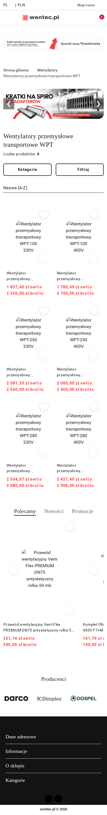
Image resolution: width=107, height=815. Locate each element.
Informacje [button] (16, 751)
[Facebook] (48, 799)
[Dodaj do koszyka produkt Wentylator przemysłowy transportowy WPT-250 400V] (93, 355)
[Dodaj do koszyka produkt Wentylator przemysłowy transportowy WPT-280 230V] (43, 451)
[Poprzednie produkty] (14, 569)
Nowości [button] (54, 511)
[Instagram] (58, 799)
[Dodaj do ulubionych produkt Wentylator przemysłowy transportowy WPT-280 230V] (44, 407)
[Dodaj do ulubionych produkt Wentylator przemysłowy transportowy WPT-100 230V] (44, 214)
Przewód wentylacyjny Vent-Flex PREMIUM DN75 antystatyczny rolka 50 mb (38, 627)
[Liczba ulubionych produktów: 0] (86, 18)
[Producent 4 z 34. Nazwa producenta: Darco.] (17, 698)
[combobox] (53, 188)
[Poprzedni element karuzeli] (6, 698)
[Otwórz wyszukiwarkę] (75, 18)
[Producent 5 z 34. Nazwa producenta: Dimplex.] (50, 698)
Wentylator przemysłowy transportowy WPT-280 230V (27, 468)
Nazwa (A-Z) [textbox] (15, 187)
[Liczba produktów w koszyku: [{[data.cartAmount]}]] (98, 18)
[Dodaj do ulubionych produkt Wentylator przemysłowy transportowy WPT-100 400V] (94, 214)
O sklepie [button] (14, 765)
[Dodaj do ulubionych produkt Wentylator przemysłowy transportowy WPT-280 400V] (94, 407)
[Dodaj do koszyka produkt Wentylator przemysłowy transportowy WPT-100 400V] (93, 259)
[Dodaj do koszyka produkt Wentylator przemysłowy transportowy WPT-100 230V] (43, 259)
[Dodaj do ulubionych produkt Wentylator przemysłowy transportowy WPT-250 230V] (44, 310)
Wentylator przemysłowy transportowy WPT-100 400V (77, 276)
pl (5, 5)
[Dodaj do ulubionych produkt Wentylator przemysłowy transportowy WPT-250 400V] (94, 310)
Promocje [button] (82, 511)
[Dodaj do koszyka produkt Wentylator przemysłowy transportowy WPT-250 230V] (43, 355)
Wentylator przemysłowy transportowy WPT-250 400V (77, 372)
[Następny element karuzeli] (101, 698)
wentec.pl (47, 809)
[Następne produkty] (93, 569)
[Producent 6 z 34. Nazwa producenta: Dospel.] (83, 698)
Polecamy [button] (25, 511)
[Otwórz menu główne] (6, 18)
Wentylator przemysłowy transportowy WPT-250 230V (27, 372)
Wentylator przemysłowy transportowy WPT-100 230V (27, 276)
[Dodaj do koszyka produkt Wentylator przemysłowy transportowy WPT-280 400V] (93, 451)
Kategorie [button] (15, 780)
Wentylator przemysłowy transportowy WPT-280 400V (77, 468)
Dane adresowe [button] (20, 736)
